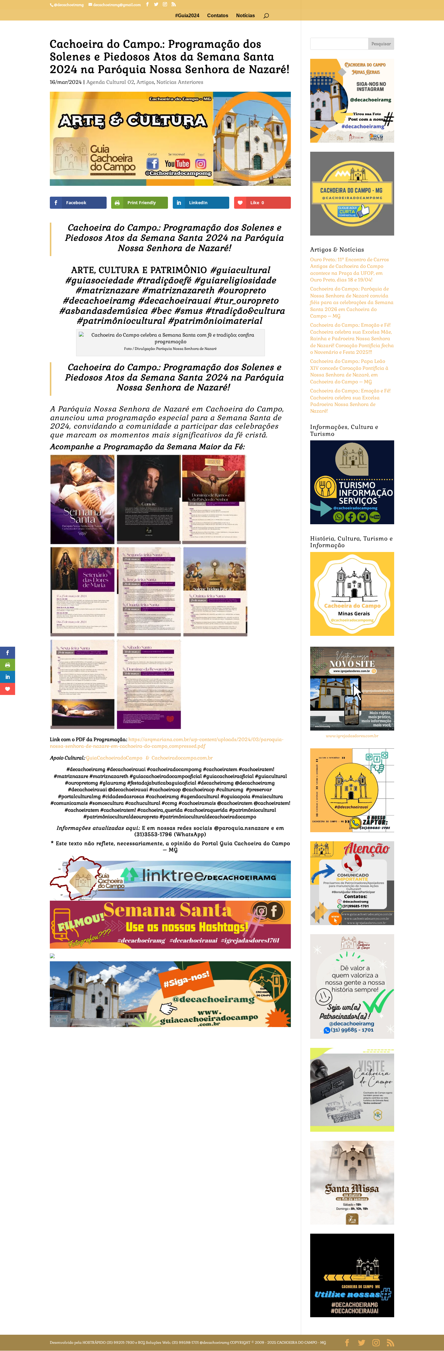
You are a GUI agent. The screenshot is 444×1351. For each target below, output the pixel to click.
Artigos (145, 82)
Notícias (245, 16)
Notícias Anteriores (179, 82)
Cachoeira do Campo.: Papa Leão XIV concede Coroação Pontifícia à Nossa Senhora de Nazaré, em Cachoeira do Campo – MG (349, 371)
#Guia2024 (187, 16)
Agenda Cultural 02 (110, 82)
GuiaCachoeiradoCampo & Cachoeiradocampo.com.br (150, 758)
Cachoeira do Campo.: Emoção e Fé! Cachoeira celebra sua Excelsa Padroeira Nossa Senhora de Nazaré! (350, 401)
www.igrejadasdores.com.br (352, 735)
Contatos (217, 16)
